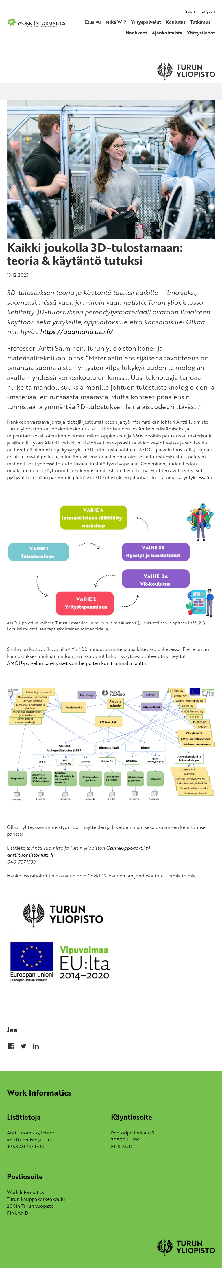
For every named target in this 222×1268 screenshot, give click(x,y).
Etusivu (93, 22)
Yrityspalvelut (146, 22)
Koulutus (176, 22)
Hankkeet (136, 32)
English (208, 11)
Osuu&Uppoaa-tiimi (128, 847)
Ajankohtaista (167, 32)
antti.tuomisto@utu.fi (30, 854)
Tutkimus (200, 22)
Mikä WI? (116, 22)
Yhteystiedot (201, 32)
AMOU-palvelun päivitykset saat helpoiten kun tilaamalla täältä (76, 663)
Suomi (191, 11)
